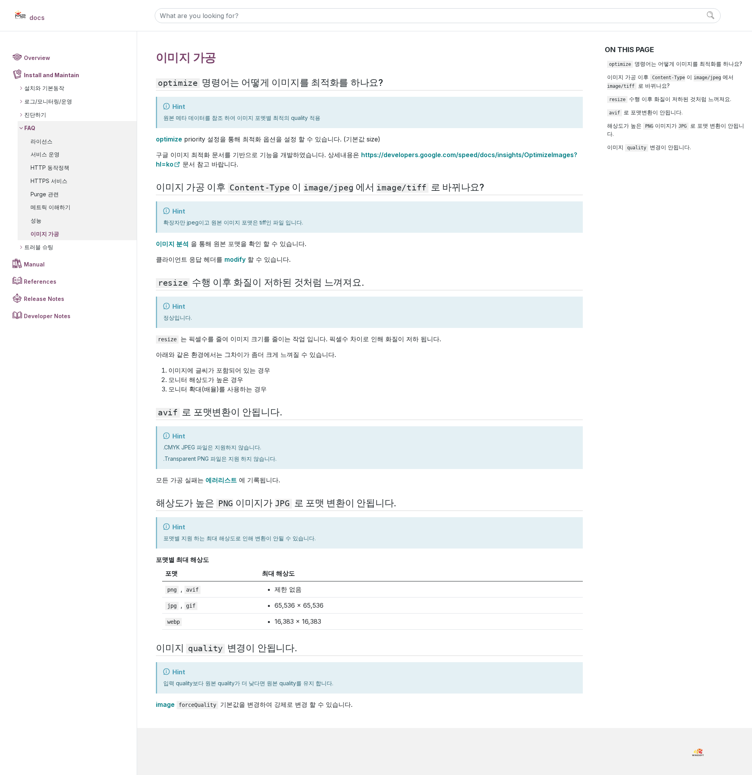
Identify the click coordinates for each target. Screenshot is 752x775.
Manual (34, 264)
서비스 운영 (45, 154)
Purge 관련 (45, 194)
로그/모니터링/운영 (48, 101)
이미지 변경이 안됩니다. (649, 147)
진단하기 (35, 114)
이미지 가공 (45, 233)
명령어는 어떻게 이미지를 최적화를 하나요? (675, 63)
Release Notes (44, 298)
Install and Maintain (51, 75)
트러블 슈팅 (38, 247)
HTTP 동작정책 (50, 167)
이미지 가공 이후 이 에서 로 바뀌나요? (670, 81)
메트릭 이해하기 (50, 207)
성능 (36, 220)
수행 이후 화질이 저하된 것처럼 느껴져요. (670, 99)
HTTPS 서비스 (49, 180)
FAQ (29, 128)
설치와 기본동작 (44, 88)
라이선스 (41, 141)
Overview (37, 57)
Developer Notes (47, 316)
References (40, 281)
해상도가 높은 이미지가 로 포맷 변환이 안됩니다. (675, 129)
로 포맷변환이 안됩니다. (646, 112)
